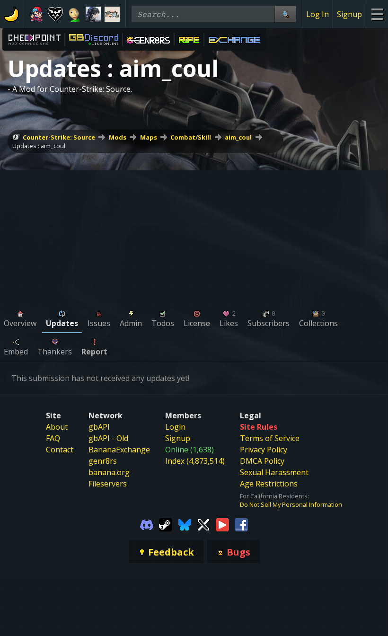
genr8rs (102, 461)
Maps (148, 137)
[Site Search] (285, 14)
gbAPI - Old (108, 438)
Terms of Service (270, 438)
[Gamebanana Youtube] (222, 524)
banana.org (109, 472)
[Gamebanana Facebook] (241, 524)
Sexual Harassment (274, 472)
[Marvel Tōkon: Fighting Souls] (112, 14)
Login (175, 427)
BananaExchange (119, 449)
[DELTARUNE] (55, 14)
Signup (349, 14)
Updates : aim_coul (38, 145)
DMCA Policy (262, 461)
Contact (59, 449)
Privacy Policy (263, 449)
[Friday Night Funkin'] (36, 14)
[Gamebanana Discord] (146, 524)
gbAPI (99, 427)
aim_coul (238, 137)
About (57, 427)
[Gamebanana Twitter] (203, 524)
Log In (317, 14)
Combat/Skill (190, 137)
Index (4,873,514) (195, 461)
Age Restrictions (269, 483)
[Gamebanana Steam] (165, 524)
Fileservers (107, 483)
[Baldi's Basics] (74, 14)
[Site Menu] (377, 14)
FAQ (53, 438)
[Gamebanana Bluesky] (184, 524)
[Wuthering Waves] (93, 14)
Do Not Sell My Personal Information (291, 504)
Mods (117, 137)
